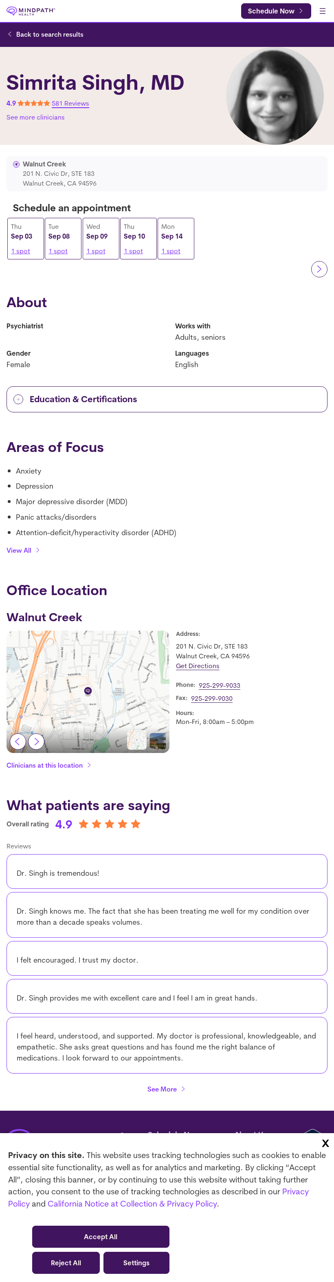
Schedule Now (271, 11)
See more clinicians (36, 117)
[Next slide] (36, 741)
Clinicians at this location (45, 765)
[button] (137, 740)
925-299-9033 (219, 685)
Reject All (66, 1263)
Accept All (100, 1237)
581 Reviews (70, 103)
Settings (136, 1263)
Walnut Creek (44, 617)
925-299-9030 (212, 698)
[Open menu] (322, 11)
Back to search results (50, 34)
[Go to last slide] (18, 741)
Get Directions (198, 666)
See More (162, 1089)
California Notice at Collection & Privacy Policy (132, 1203)
